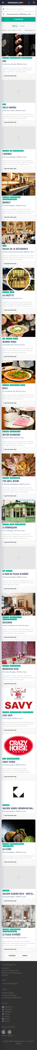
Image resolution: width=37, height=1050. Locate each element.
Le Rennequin (9, 527)
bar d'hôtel (9, 570)
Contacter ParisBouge (9, 983)
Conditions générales (9, 995)
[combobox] (21, 9)
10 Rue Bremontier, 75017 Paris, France (14, 345)
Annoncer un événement (10, 970)
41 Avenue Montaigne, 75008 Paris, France (15, 157)
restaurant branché (18, 150)
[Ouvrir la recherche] (34, 2)
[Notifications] (29, 2)
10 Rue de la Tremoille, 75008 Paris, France (15, 64)
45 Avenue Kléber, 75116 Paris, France (14, 437)
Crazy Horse (8, 761)
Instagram (8, 1009)
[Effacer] (33, 14)
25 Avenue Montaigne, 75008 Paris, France (15, 577)
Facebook (7, 1012)
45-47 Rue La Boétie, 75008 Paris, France (15, 110)
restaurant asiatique (15, 57)
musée (4, 245)
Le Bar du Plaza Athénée (15, 574)
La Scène (6, 849)
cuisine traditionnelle (15, 712)
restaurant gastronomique (9, 199)
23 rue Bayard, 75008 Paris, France (13, 718)
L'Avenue (7, 153)
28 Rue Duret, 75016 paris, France (13, 298)
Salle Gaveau (9, 107)
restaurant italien (14, 385)
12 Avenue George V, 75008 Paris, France (15, 765)
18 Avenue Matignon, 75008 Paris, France (15, 897)
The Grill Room (10, 481)
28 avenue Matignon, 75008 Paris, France (15, 811)
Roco (5, 388)
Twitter (7, 1014)
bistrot (12, 292)
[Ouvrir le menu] (3, 2)
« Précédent (12, 956)
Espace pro (5, 968)
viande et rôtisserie (15, 477)
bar (11, 150)
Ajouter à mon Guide (10, 76)
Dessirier (7, 622)
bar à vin (15, 338)
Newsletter (8, 1007)
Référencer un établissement (12, 973)
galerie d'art (6, 805)
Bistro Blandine (11, 434)
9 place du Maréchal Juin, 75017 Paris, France (16, 625)
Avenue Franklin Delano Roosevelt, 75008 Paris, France (19, 252)
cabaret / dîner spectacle (13, 758)
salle (4, 104)
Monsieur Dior (10, 669)
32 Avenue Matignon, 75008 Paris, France (15, 852)
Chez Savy (7, 715)
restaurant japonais (27, 57)
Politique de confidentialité (11, 997)
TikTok (6, 1016)
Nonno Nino (9, 341)
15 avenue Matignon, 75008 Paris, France (15, 205)
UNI (4, 61)
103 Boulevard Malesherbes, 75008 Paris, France (17, 484)
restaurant (6, 57)
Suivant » (25, 956)
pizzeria (23, 385)
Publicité (5, 975)
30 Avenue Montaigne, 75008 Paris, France (15, 672)
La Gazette (8, 295)
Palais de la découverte (15, 248)
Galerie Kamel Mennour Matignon (18, 808)
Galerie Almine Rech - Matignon (18, 893)
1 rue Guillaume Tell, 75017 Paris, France (15, 391)
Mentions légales (8, 993)
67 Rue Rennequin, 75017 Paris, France (14, 530)
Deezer (7, 1021)
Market (6, 202)
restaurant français (15, 431)
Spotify (7, 1019)
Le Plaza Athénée (11, 934)
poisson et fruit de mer (15, 617)
